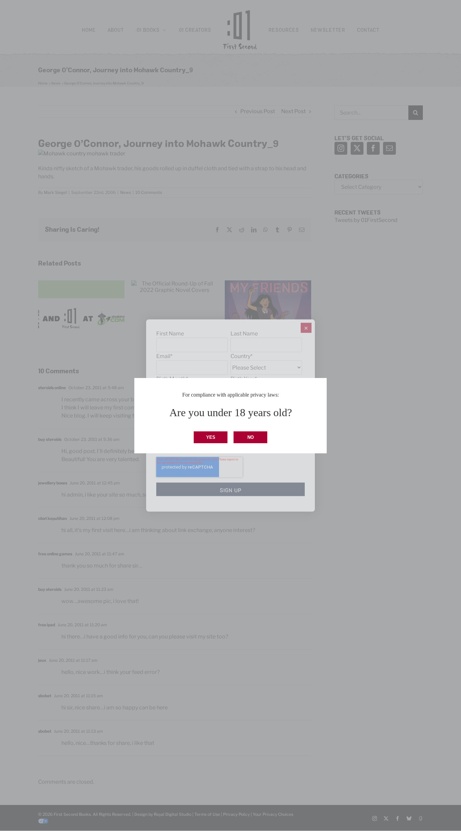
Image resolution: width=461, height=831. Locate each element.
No (250, 437)
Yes (210, 437)
